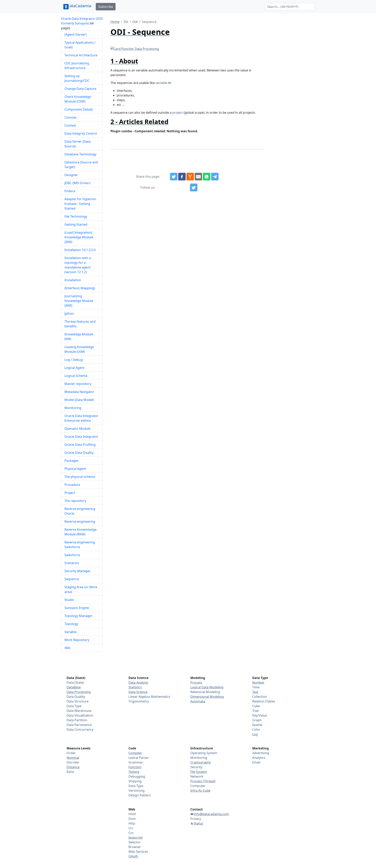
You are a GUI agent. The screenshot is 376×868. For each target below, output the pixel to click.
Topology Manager (78, 616)
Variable (70, 632)
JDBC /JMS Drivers (77, 183)
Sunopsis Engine (76, 608)
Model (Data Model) (79, 400)
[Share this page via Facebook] (182, 177)
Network (196, 776)
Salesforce (72, 555)
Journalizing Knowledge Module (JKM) (78, 301)
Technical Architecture (80, 55)
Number (258, 682)
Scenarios (71, 563)
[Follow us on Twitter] (193, 187)
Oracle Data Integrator (81, 436)
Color (256, 729)
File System (198, 772)
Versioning (136, 790)
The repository (75, 501)
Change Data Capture (80, 88)
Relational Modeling (205, 692)
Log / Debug (73, 359)
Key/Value (259, 715)
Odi (135, 22)
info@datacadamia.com (211, 814)
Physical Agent (75, 468)
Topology (71, 624)
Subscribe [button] (105, 7)
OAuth (133, 856)
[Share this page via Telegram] (215, 177)
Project (69, 493)
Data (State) (75, 682)
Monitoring (72, 408)
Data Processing (79, 692)
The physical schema (79, 477)
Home (114, 22)
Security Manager (77, 571)
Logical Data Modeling (206, 687)
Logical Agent (74, 368)
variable (161, 83)
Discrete (73, 762)
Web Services (138, 851)
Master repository (77, 384)
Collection (259, 696)
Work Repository (76, 640)
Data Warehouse (79, 711)
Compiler (135, 753)
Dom (132, 819)
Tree (255, 711)
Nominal (73, 757)
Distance (73, 767)
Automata (197, 701)
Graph (257, 720)
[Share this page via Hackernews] (190, 177)
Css (131, 833)
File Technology (75, 216)
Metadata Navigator (79, 392)
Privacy (195, 819)
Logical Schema (75, 376)
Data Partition (77, 720)
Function (134, 767)
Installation (72, 280)
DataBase (74, 687)
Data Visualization (80, 715)
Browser (134, 847)
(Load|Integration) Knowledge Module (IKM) (78, 237)
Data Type (74, 706)
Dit (126, 22)
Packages (71, 460)
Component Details (78, 109)
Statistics (135, 687)
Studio (69, 600)
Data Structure (78, 701)
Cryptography (200, 762)
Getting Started (75, 224)
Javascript (135, 837)
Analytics (258, 757)
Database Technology (80, 154)
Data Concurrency (80, 729)
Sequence (71, 579)
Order (71, 753)
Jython (69, 313)
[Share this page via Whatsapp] (206, 177)
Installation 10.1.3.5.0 (80, 250)
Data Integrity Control (80, 133)
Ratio (70, 772)
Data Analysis (138, 682)
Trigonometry (138, 701)
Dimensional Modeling (207, 696)
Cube (256, 706)
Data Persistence (79, 725)
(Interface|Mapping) (79, 288)
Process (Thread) (202, 781)
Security (196, 767)
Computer (197, 786)
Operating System (203, 753)
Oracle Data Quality (78, 452)
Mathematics (160, 696)
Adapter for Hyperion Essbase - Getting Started (80, 204)
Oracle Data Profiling (80, 444)
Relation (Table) (263, 701)
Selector (134, 842)
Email (256, 762)
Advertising (260, 753)
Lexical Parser (138, 757)
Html (132, 814)
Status (198, 823)
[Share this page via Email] (198, 177)
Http (131, 823)
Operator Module (77, 428)
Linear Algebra (139, 696)
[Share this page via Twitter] (173, 177)
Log (255, 734)
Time (255, 687)
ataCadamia (80, 5)
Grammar (135, 762)
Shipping (135, 781)
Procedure (72, 485)
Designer (71, 175)
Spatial (257, 725)
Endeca (69, 191)
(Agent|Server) (75, 34)
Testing (133, 772)
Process (196, 682)
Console (70, 117)
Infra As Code (200, 790)
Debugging (136, 776)
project (177, 112)
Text (255, 692)
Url (130, 828)
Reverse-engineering (79, 521)
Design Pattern (139, 795)
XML (67, 648)
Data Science (137, 692)
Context (70, 125)
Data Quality (76, 696)
